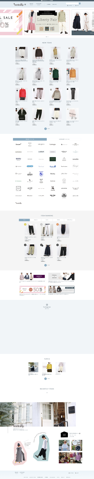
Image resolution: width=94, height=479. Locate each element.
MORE (48, 128)
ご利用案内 (48, 4)
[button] (1, 22)
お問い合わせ (54, 4)
